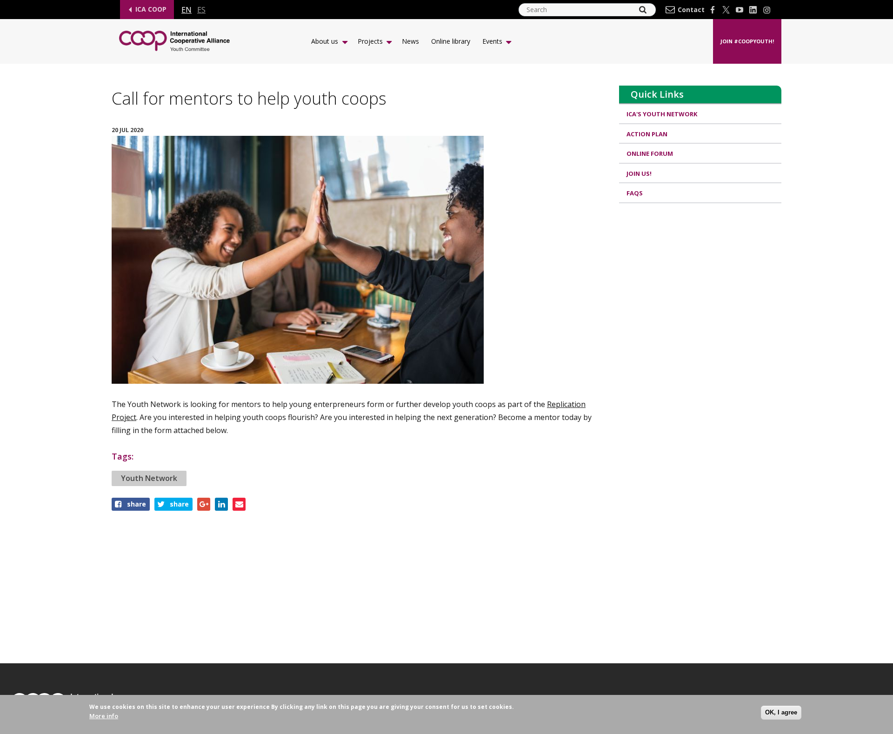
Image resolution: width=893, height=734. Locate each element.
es (201, 10)
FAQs (634, 193)
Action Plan (646, 134)
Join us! (639, 173)
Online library (450, 41)
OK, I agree (781, 712)
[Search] (643, 9)
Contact (691, 10)
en (186, 10)
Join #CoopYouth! (747, 41)
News (410, 41)
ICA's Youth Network (661, 114)
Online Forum (649, 153)
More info (103, 716)
